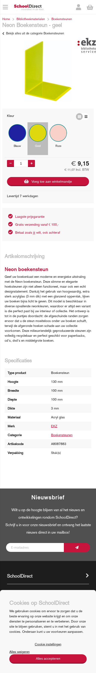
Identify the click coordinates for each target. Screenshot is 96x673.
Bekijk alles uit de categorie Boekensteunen (35, 33)
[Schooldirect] (29, 7)
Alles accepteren (48, 658)
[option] (48, 71)
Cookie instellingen (48, 644)
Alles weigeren (19, 652)
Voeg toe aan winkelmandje (51, 181)
